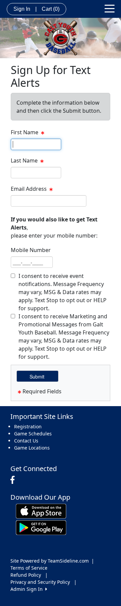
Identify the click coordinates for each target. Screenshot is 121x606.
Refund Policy (25, 575)
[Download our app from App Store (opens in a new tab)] (41, 510)
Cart (50, 9)
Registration (28, 426)
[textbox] (36, 144)
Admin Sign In (27, 589)
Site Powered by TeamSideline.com (49, 561)
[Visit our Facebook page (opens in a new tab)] (14, 480)
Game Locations (32, 447)
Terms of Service (28, 568)
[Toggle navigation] (109, 8)
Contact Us (26, 440)
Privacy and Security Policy (40, 582)
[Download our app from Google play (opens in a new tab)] (41, 527)
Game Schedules (33, 433)
